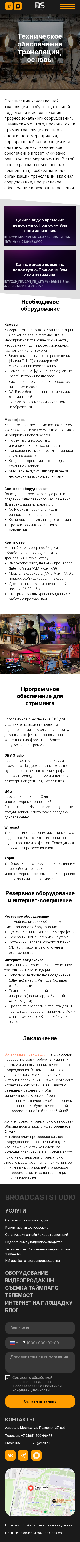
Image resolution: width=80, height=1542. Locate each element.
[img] (40, 6)
